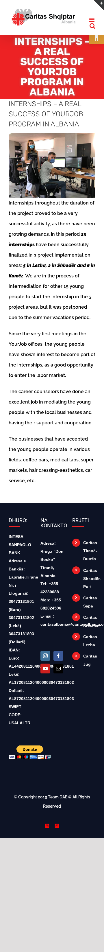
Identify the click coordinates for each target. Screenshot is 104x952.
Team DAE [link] (57, 801)
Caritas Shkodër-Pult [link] (89, 582)
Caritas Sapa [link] (89, 606)
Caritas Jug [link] (89, 664)
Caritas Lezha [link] (89, 644)
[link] (43, 16)
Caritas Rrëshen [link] (89, 625)
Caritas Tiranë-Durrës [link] (89, 554)
